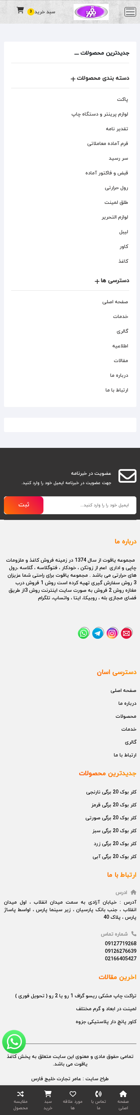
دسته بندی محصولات (103, 78)
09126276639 (120, 951)
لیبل (123, 232)
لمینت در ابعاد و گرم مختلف (106, 1009)
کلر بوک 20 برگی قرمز (113, 805)
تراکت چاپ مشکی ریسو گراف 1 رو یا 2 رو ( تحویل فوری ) (75, 996)
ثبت (23, 505)
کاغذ (123, 261)
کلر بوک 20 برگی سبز (114, 831)
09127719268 (120, 944)
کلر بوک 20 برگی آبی (114, 856)
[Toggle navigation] (130, 12)
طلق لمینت (116, 202)
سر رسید (118, 158)
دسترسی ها (115, 281)
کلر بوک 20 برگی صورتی (110, 818)
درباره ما (119, 375)
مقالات (121, 360)
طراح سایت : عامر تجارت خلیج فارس (70, 1079)
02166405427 (120, 959)
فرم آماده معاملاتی (107, 143)
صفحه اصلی (115, 302)
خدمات (120, 316)
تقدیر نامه (117, 129)
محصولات (126, 716)
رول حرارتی (116, 187)
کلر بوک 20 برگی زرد (115, 843)
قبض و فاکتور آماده (106, 173)
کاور (124, 246)
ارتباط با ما (117, 390)
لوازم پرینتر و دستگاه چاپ (99, 114)
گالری (122, 331)
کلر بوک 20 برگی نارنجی (111, 792)
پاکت (122, 99)
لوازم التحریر (115, 217)
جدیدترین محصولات (104, 53)
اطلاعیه (120, 346)
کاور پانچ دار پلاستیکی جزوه (106, 1021)
